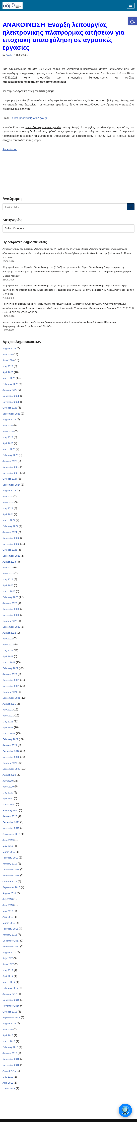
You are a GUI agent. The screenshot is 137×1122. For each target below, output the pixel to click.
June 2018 (8, 905)
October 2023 (10, 549)
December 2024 (11, 467)
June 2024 (8, 502)
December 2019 (11, 822)
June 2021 (8, 715)
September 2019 (11, 834)
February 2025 (10, 455)
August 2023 (9, 561)
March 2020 (9, 804)
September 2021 (11, 697)
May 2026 (8, 366)
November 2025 (11, 402)
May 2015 (8, 1076)
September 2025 (11, 413)
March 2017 (9, 982)
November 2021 (11, 686)
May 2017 (8, 970)
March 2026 (9, 378)
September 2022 (11, 626)
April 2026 (8, 372)
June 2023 (8, 573)
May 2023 (8, 579)
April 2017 (8, 976)
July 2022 (8, 638)
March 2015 (9, 1088)
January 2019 (10, 863)
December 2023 (11, 538)
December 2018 (11, 869)
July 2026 (8, 354)
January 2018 (10, 934)
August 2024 (9, 490)
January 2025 (10, 461)
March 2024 (9, 520)
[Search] (130, 206)
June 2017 (8, 964)
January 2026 (10, 390)
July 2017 (8, 958)
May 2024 (8, 508)
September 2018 (11, 887)
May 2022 (8, 650)
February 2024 (10, 526)
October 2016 (10, 1011)
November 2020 (11, 757)
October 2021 (10, 692)
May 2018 (8, 911)
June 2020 (8, 786)
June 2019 (8, 840)
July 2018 (8, 899)
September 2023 (11, 555)
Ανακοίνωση (10, 149)
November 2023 (11, 544)
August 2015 (9, 1071)
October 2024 (10, 478)
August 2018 (9, 893)
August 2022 (9, 632)
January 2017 (10, 994)
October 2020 (10, 763)
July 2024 (8, 496)
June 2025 (8, 431)
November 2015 (11, 1065)
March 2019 (9, 852)
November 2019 (11, 828)
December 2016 (11, 1000)
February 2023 (10, 597)
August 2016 (9, 1023)
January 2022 (10, 674)
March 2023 (9, 591)
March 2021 (9, 733)
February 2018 (10, 928)
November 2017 (11, 946)
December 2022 (11, 609)
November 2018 (11, 875)
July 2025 (8, 425)
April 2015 (8, 1082)
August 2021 (9, 703)
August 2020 (9, 775)
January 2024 (10, 532)
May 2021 (8, 721)
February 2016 (10, 1047)
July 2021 (8, 709)
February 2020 (10, 810)
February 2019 (10, 857)
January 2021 (10, 745)
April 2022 (8, 656)
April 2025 (8, 443)
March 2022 (9, 662)
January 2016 (10, 1053)
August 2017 (9, 952)
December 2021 (11, 680)
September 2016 (11, 1017)
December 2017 (11, 940)
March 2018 (9, 923)
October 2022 (10, 621)
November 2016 (11, 1005)
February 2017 (10, 988)
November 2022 (11, 615)
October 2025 (10, 407)
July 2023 (8, 567)
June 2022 (8, 644)
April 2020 (8, 798)
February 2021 (10, 739)
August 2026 (9, 348)
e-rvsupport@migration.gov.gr (29, 118)
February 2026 (10, 384)
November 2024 (11, 473)
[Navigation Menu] (130, 5)
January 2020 (10, 816)
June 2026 (8, 360)
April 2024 (8, 514)
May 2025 (8, 437)
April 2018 (8, 917)
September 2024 (11, 484)
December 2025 (11, 396)
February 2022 (10, 668)
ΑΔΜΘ (9, 55)
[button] (132, 21)
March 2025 (9, 449)
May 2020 (8, 792)
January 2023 (10, 603)
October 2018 (10, 881)
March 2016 (9, 1041)
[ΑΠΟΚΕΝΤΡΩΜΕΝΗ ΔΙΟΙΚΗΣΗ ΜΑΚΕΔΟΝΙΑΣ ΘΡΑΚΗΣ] (13, 5)
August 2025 (9, 419)
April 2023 (8, 585)
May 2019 (8, 846)
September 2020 (11, 769)
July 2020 (8, 780)
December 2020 (11, 751)
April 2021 (8, 727)
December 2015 (11, 1059)
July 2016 (8, 1029)
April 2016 (8, 1035)
